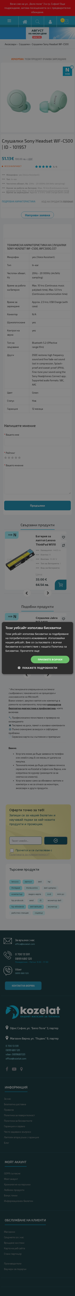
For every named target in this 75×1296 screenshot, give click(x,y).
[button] (37, 668)
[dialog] (37, 648)
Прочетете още (30, 650)
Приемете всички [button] (50, 659)
